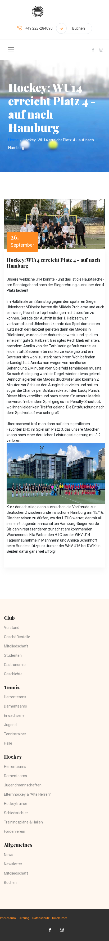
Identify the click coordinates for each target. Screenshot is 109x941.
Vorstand (11, 627)
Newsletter (13, 864)
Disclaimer (59, 918)
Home (13, 140)
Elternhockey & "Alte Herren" (27, 794)
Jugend (10, 725)
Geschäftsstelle (17, 637)
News (8, 855)
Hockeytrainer (15, 804)
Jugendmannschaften (23, 785)
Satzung (24, 918)
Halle (8, 743)
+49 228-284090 (39, 28)
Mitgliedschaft (16, 646)
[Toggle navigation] (11, 50)
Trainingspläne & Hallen (23, 822)
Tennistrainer (15, 734)
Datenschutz (40, 918)
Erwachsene (14, 715)
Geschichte (13, 674)
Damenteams (15, 706)
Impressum (8, 918)
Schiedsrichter (16, 813)
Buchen (78, 28)
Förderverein (14, 831)
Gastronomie (15, 665)
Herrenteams (15, 697)
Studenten (13, 655)
